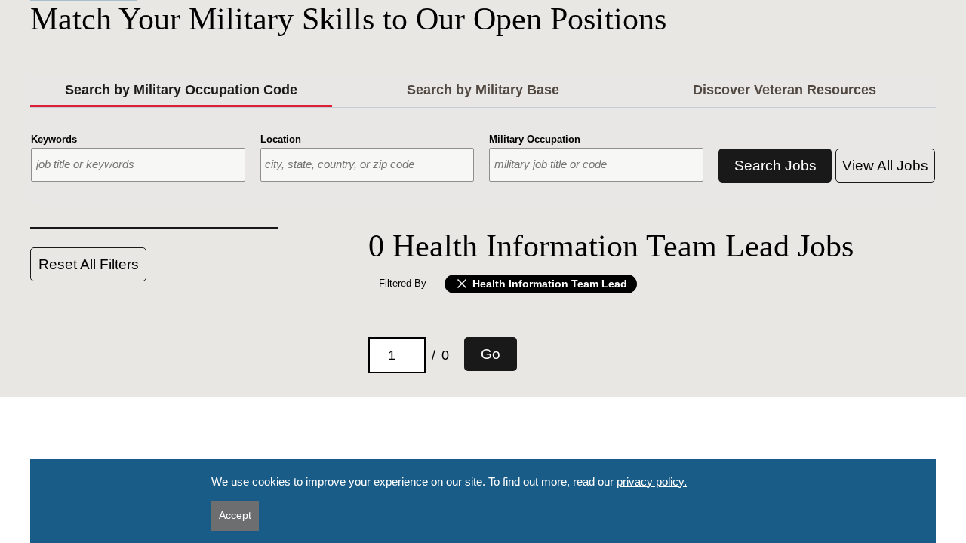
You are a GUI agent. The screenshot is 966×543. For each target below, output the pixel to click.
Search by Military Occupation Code (181, 89)
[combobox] (138, 165)
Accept (235, 515)
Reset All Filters (88, 264)
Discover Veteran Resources (784, 89)
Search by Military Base (483, 89)
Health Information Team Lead (548, 283)
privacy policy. (652, 481)
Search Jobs (775, 165)
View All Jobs (885, 165)
